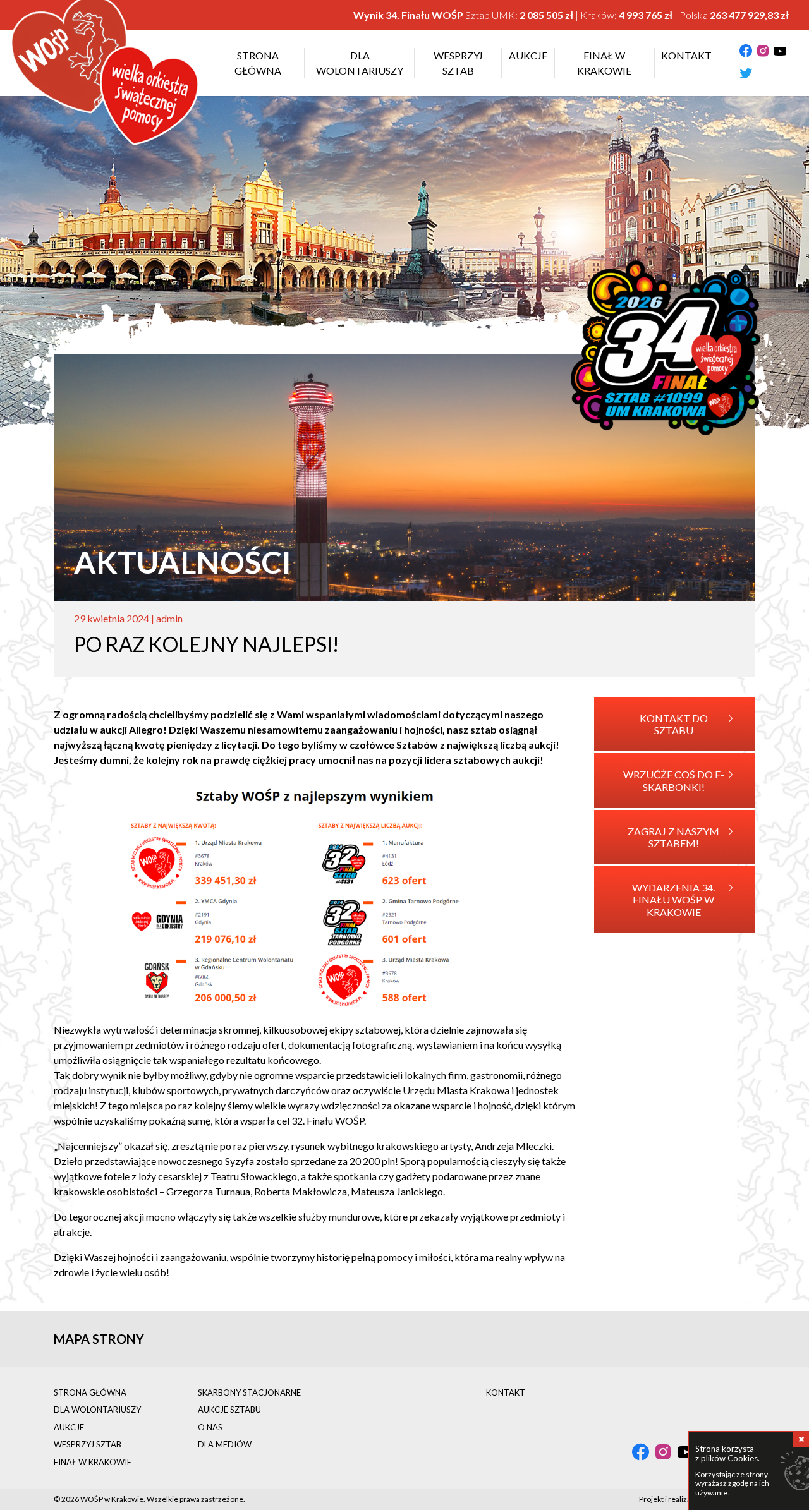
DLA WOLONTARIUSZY (97, 1409)
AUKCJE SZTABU (229, 1409)
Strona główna (257, 62)
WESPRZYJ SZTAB (87, 1444)
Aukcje (528, 55)
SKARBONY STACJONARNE (249, 1392)
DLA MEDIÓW (225, 1444)
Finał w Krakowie (604, 62)
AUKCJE (69, 1427)
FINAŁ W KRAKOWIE (92, 1462)
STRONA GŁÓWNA (90, 1392)
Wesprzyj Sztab (458, 62)
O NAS (210, 1427)
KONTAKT (505, 1392)
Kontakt (686, 55)
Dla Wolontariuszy (359, 62)
